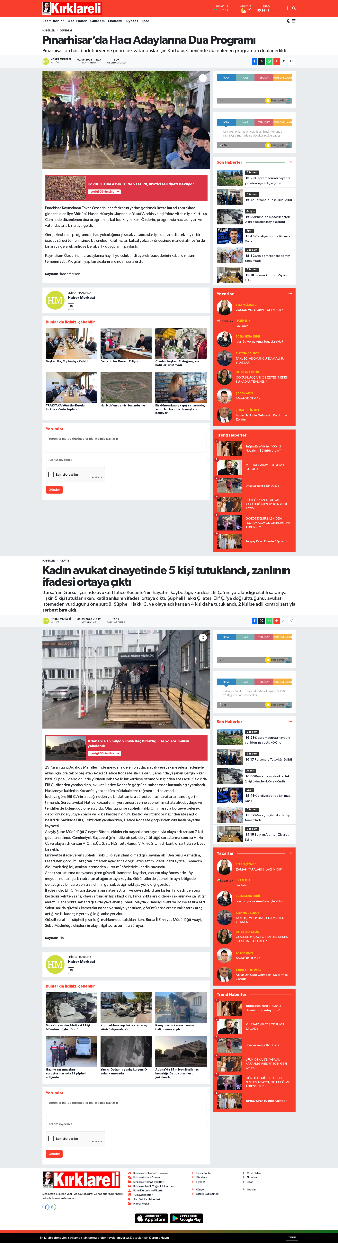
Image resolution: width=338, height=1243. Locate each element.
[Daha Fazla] (276, 61)
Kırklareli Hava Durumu (147, 1177)
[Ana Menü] (293, 21)
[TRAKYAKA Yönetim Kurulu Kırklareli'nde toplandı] (71, 387)
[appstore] (151, 1218)
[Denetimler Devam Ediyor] (126, 343)
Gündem (97, 21)
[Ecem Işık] (225, 321)
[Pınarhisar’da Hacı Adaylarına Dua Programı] (126, 120)
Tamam (292, 1237)
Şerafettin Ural (248, 410)
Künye (200, 1189)
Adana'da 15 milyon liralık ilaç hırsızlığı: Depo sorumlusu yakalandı (177, 1073)
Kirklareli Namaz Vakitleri (148, 1181)
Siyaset (132, 21)
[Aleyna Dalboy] (224, 358)
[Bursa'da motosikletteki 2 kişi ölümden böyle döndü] (71, 1007)
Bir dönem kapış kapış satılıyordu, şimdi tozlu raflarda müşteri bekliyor (180, 409)
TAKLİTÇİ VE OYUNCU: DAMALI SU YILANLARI (260, 360)
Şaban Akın (244, 393)
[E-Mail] (71, 306)
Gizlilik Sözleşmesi (207, 1193)
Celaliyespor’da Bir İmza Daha (267, 239)
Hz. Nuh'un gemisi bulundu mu (123, 405)
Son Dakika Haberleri (146, 1199)
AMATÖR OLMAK (248, 398)
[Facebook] (45, 1207)
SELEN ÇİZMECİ (246, 305)
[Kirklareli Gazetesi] (72, 8)
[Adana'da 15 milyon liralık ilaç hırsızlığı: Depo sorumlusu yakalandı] (181, 1051)
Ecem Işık (243, 320)
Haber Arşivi (141, 1203)
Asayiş (250, 211)
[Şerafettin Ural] (224, 415)
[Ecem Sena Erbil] (224, 339)
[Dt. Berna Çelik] (224, 377)
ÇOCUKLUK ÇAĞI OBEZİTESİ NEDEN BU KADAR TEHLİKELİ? (262, 379)
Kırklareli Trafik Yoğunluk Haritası (153, 1186)
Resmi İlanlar (53, 21)
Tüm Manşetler (143, 1194)
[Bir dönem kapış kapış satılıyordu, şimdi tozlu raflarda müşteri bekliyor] (181, 387)
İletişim (251, 1189)
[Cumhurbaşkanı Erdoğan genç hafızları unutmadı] (181, 343)
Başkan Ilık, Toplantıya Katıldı (67, 361)
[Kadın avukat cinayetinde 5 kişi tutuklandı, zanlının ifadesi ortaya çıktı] (126, 679)
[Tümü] (290, 162)
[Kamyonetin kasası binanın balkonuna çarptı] (181, 1007)
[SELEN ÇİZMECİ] (224, 307)
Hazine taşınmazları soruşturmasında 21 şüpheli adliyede (66, 1073)
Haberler (48, 30)
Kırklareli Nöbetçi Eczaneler (150, 1173)
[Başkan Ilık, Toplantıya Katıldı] (71, 343)
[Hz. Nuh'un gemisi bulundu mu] (126, 387)
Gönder (54, 489)
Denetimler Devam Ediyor (120, 361)
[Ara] (294, 8)
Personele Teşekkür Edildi (269, 200)
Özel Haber (77, 21)
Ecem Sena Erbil (248, 336)
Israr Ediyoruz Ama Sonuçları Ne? (259, 341)
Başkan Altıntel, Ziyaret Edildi (267, 277)
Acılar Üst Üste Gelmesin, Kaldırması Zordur (262, 417)
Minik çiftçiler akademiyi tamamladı (267, 258)
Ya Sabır (242, 326)
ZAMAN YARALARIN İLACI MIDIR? (259, 310)
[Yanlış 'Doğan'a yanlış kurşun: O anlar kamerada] (126, 1051)
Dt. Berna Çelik (247, 372)
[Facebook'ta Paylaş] (254, 61)
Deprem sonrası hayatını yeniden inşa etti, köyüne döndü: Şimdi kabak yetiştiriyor (267, 181)
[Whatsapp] (52, 1207)
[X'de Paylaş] (261, 61)
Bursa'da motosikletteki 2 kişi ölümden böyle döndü (267, 219)
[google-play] (186, 1218)
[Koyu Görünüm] (288, 21)
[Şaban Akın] (224, 396)
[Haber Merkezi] (55, 300)
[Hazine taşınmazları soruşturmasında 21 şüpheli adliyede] (71, 1051)
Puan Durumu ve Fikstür (148, 1190)
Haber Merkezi (81, 298)
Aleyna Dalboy (247, 353)
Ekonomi (115, 21)
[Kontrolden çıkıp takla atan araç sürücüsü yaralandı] (126, 1007)
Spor (145, 21)
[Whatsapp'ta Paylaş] (269, 61)
